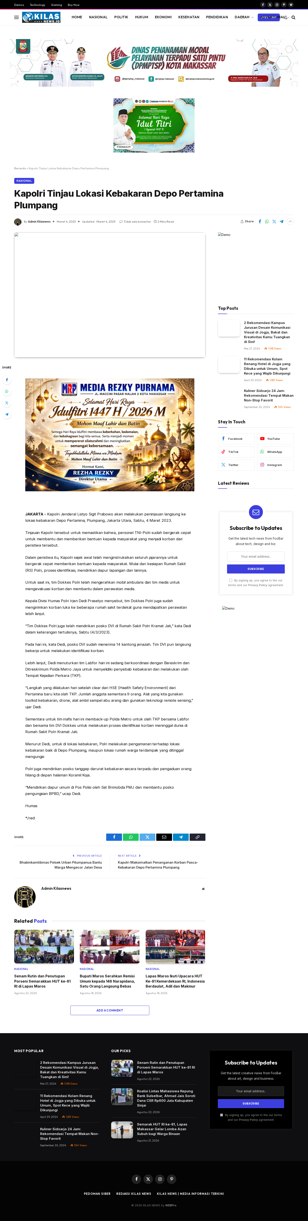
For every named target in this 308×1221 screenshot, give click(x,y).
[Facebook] (6, 379)
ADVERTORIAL (272, 17)
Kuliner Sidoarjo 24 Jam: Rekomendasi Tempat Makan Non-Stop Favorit (269, 395)
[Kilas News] (41, 17)
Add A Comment (110, 1010)
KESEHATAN (188, 17)
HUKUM (141, 17)
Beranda (20, 168)
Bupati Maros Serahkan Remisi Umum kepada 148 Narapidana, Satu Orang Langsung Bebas (107, 981)
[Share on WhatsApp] (267, 221)
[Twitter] (6, 402)
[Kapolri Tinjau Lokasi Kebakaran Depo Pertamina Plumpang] (109, 294)
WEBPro (170, 1205)
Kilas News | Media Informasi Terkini (190, 1193)
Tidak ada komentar (137, 221)
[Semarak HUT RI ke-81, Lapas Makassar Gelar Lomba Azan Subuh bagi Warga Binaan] (122, 1129)
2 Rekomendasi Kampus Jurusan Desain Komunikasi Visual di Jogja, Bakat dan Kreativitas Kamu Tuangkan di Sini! (267, 332)
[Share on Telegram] (281, 221)
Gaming (56, 5)
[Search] (293, 17)
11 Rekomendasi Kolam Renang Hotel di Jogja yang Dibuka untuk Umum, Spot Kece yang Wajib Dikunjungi (267, 366)
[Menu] (16, 17)
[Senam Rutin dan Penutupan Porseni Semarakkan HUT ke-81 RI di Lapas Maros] (44, 946)
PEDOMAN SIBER (97, 1193)
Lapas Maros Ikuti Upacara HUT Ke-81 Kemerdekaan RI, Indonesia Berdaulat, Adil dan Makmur (175, 981)
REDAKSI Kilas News (133, 1193)
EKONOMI (163, 17)
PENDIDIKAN (217, 17)
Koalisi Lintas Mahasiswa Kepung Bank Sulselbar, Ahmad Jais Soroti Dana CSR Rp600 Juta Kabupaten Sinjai (166, 1098)
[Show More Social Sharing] (290, 221)
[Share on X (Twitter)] (274, 221)
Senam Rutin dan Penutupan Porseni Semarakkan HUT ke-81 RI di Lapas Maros (42, 981)
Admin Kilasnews (39, 221)
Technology (37, 5)
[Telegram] (6, 414)
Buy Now (74, 5)
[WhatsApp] (6, 391)
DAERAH (242, 17)
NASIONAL (98, 17)
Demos (19, 5)
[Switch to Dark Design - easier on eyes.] (286, 17)
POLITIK (121, 17)
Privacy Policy (257, 585)
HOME (77, 17)
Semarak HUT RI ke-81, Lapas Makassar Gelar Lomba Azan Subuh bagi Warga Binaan (162, 1129)
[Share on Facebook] (259, 221)
